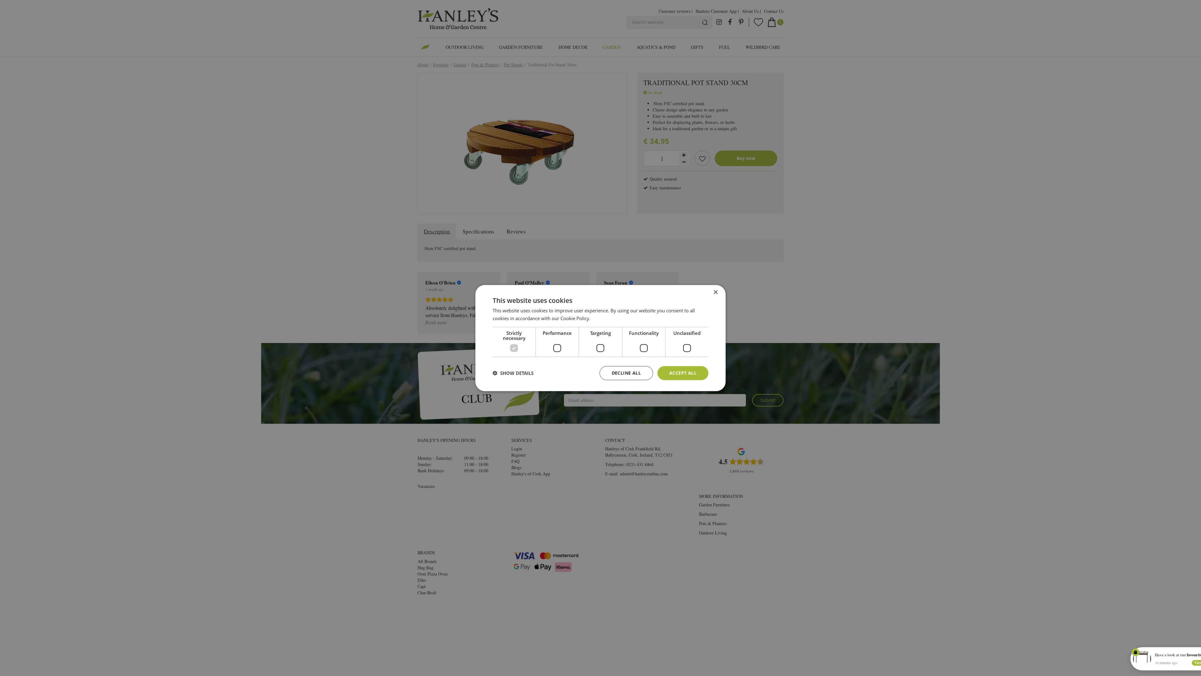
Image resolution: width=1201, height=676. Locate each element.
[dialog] (600, 338)
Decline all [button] (626, 373)
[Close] (1191, 651)
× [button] (715, 292)
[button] (513, 373)
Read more (603, 318)
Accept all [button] (683, 373)
